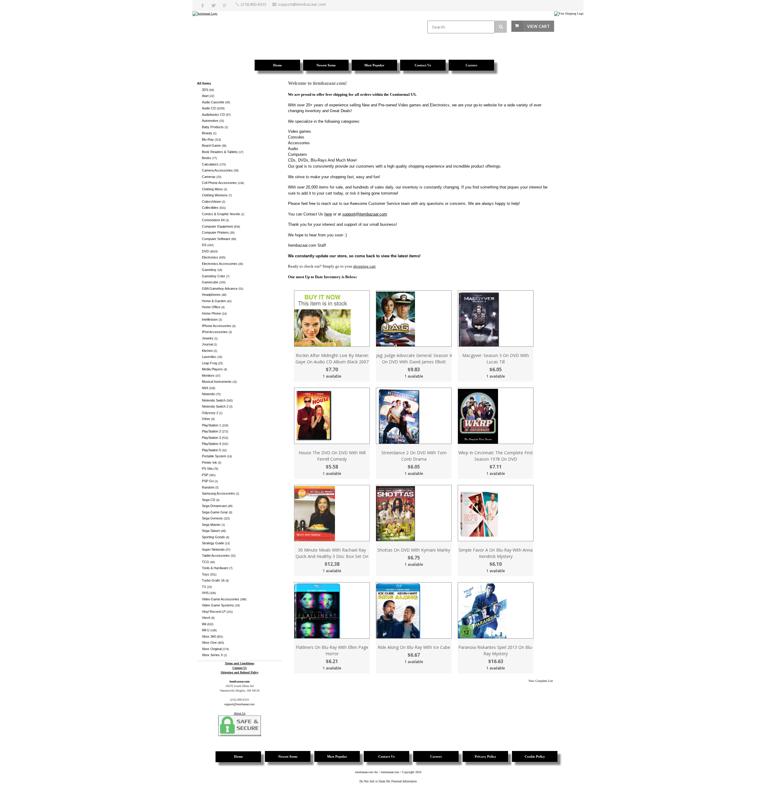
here (328, 214)
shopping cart (364, 266)
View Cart (538, 26)
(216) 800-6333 (253, 4)
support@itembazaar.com (302, 4)
